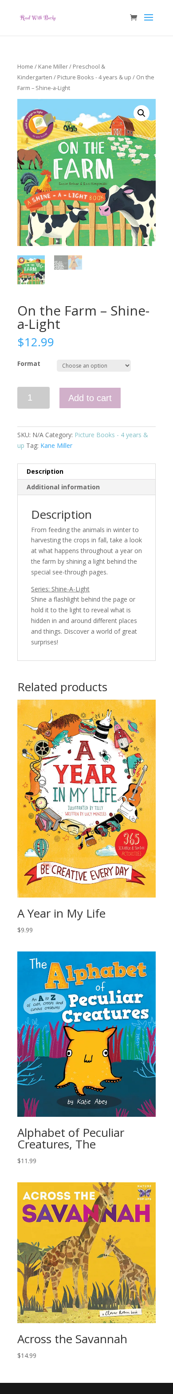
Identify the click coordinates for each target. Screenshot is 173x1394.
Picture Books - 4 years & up (94, 77)
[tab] (86, 472)
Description (45, 471)
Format (28, 363)
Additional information (63, 487)
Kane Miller (53, 66)
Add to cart (90, 398)
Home (25, 66)
